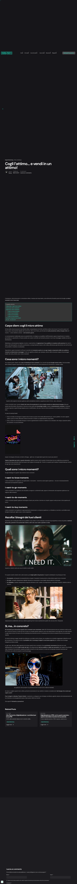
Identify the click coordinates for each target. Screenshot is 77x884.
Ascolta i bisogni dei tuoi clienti (13, 318)
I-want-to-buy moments (13, 316)
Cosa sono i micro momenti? (12, 307)
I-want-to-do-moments (13, 314)
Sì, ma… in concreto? (11, 319)
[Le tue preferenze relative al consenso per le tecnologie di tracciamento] (2, 882)
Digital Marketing (9, 160)
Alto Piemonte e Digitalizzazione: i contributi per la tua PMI (21, 716)
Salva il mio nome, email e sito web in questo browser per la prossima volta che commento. (28, 880)
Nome (7, 874)
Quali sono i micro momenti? (12, 309)
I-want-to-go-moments (13, 313)
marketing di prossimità (30, 633)
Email (51, 874)
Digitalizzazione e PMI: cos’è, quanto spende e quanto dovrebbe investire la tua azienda (55, 716)
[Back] (3, 109)
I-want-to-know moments (13, 311)
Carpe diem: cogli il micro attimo (13, 306)
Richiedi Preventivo (69, 53)
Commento (8, 883)
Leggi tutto (9, 724)
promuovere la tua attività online (21, 329)
